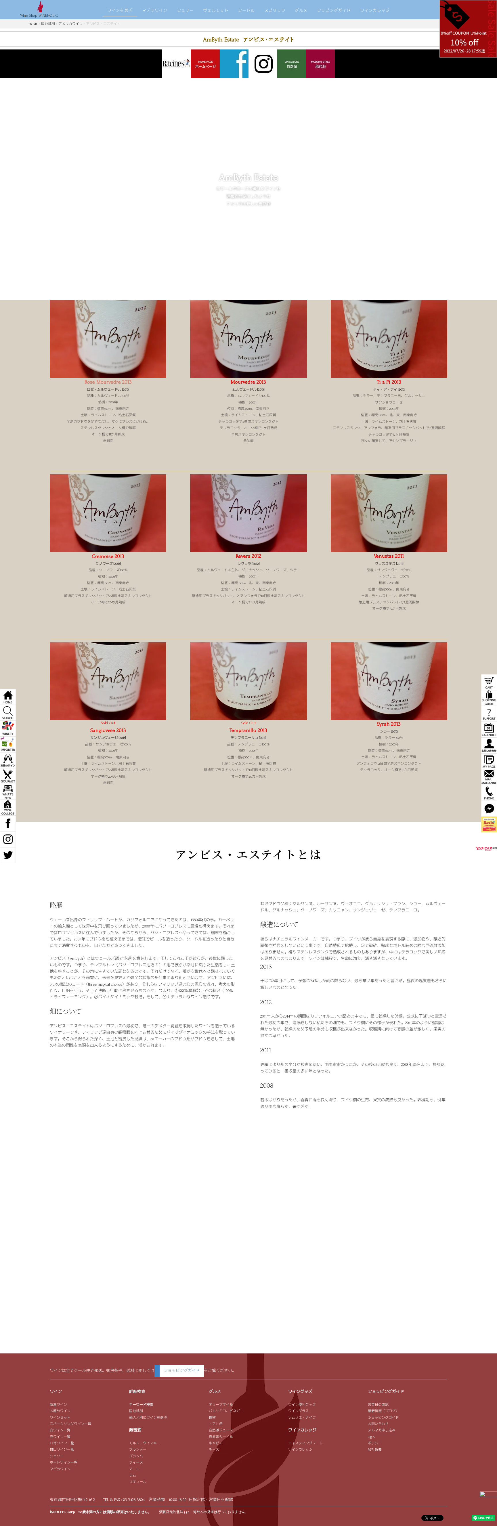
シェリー (185, 10)
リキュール (137, 1482)
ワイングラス (298, 1411)
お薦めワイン (60, 1411)
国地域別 (48, 24)
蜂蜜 (212, 1418)
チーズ (214, 1450)
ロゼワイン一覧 (62, 1443)
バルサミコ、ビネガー (226, 1411)
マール (134, 1469)
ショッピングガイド (182, 1370)
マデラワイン (154, 10)
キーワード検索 (141, 1405)
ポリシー (375, 1443)
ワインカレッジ (375, 10)
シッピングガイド (334, 10)
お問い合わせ (378, 1424)
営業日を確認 (221, 1500)
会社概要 (375, 1450)
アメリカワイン (70, 24)
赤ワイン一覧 (60, 1437)
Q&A (371, 1437)
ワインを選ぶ (120, 10)
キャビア (216, 1443)
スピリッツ (275, 10)
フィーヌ (136, 1462)
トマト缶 (216, 1424)
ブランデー (137, 1450)
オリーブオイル (221, 1405)
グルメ (301, 10)
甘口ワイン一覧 (62, 1450)
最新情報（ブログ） (383, 1411)
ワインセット (60, 1418)
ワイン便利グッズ (302, 1405)
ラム (132, 1475)
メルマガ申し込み (381, 1430)
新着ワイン (58, 1405)
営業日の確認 (378, 1405)
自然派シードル (221, 1437)
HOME (33, 24)
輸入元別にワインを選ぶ (148, 1418)
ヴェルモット (215, 10)
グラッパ (136, 1456)
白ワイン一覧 (60, 1430)
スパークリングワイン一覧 (70, 1424)
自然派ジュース (221, 1430)
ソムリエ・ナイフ (302, 1418)
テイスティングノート (305, 1443)
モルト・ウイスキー (144, 1443)
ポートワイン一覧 (63, 1462)
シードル (246, 10)
